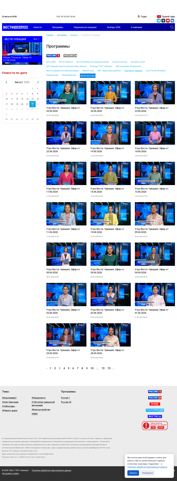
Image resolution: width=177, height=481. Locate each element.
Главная (49, 35)
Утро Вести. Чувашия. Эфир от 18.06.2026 (151, 150)
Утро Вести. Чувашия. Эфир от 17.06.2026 (63, 190)
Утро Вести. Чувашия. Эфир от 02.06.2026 (107, 311)
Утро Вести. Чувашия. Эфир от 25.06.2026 (63, 109)
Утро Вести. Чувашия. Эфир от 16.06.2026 (107, 190)
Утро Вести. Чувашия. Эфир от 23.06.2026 (151, 109)
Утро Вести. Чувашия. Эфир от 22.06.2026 (63, 150)
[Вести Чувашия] (15, 27)
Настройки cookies (10, 473)
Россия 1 (74, 35)
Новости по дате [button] (14, 73)
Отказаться (147, 473)
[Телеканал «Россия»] (155, 391)
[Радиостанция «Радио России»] (155, 410)
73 (109, 368)
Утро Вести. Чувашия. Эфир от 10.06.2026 (107, 230)
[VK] (172, 21)
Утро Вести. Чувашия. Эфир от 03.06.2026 (63, 311)
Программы (62, 35)
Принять (133, 473)
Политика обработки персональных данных (51, 470)
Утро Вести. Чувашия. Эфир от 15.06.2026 (151, 190)
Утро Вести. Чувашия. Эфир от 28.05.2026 (107, 352)
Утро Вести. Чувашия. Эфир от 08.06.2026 (63, 271)
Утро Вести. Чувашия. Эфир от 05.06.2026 (107, 271)
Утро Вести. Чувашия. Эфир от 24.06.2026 (107, 109)
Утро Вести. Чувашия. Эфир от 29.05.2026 (63, 352)
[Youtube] (168, 21)
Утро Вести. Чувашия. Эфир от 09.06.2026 (151, 230)
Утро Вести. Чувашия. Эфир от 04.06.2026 (151, 271)
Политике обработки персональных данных (147, 467)
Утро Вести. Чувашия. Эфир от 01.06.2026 (151, 311)
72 (103, 368)
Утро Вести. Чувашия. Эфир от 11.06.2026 (63, 230)
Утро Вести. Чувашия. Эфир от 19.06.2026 (107, 150)
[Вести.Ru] (155, 397)
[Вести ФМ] (155, 416)
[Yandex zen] (163, 21)
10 (92, 368)
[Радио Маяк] (155, 404)
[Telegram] (159, 21)
